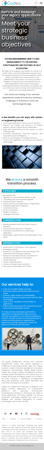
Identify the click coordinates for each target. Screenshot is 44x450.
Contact (39, 419)
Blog (3, 419)
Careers (13, 419)
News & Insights (26, 419)
